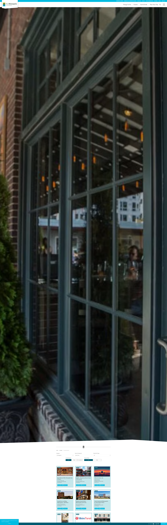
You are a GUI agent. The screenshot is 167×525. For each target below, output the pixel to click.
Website (65, 508)
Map (61, 508)
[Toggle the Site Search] (160, 4)
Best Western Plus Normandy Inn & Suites (64, 478)
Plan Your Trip (154, 4)
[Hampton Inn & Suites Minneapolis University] (83, 495)
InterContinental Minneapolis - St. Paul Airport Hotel (102, 502)
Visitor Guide (163, 523)
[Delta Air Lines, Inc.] (102, 471)
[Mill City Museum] (102, 518)
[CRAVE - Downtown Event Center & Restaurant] (83, 471)
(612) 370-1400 (59, 482)
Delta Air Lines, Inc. (99, 477)
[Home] (10, 4)
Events (136, 4)
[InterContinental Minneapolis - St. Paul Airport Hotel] (102, 495)
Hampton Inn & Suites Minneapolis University (81, 502)
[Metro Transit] (83, 518)
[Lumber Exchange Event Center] (65, 518)
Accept (9, 523)
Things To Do (127, 4)
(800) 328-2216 (97, 482)
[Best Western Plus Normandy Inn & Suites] (65, 471)
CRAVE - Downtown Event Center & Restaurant (83, 478)
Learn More (7, 521)
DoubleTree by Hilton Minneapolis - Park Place (62, 502)
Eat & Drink (143, 4)
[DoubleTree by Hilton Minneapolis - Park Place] (65, 495)
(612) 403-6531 (78, 482)
